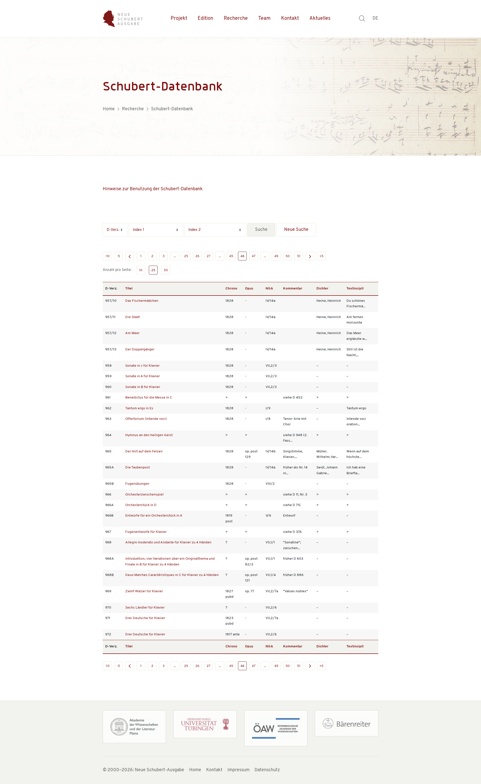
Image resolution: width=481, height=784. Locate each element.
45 (231, 256)
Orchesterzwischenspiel (144, 495)
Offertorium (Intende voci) (146, 419)
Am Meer (132, 333)
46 (243, 256)
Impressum (238, 770)
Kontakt (290, 18)
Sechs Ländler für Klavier (145, 608)
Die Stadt (132, 317)
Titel (129, 288)
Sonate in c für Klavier (142, 366)
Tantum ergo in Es (139, 408)
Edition (205, 18)
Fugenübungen (137, 484)
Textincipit (355, 288)
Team (264, 18)
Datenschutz (267, 770)
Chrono (231, 288)
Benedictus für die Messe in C (148, 398)
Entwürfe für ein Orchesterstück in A (153, 516)
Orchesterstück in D (141, 505)
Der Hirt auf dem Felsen (144, 451)
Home (195, 770)
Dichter (322, 288)
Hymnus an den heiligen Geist (149, 435)
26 (197, 256)
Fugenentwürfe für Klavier (146, 532)
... (175, 256)
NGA (269, 288)
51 (298, 256)
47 (254, 256)
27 (208, 256)
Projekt (179, 18)
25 (186, 256)
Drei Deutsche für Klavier (145, 618)
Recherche (236, 18)
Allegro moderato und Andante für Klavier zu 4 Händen (168, 542)
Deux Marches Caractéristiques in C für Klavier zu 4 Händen (172, 575)
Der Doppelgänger (139, 349)
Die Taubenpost (137, 467)
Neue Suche (296, 230)
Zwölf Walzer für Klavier (144, 591)
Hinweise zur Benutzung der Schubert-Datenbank (153, 189)
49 (276, 256)
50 (288, 256)
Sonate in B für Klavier (142, 387)
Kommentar (292, 288)
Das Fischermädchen (141, 301)
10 (140, 270)
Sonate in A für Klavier (142, 376)
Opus (249, 288)
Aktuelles (319, 18)
